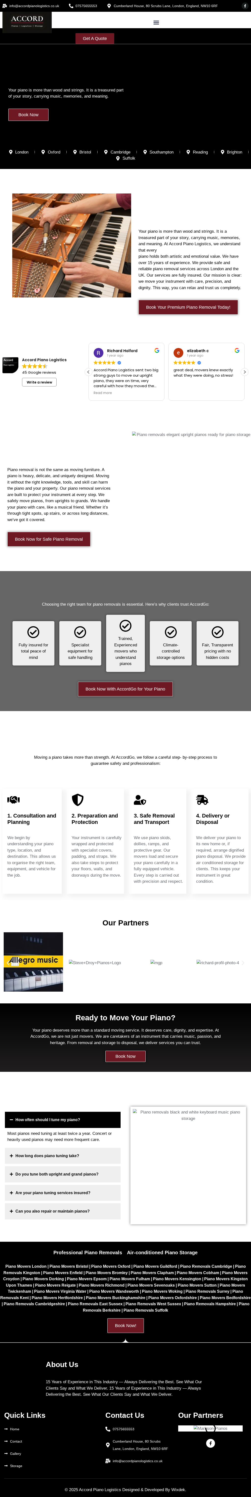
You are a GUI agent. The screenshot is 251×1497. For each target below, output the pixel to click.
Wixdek (178, 1489)
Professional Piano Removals (87, 1252)
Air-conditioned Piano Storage (162, 1252)
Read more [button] (101, 393)
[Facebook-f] (245, 5)
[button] (156, 22)
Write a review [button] (39, 382)
